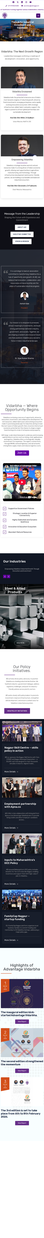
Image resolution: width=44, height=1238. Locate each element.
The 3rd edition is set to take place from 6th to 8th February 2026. (20, 1113)
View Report (22, 1022)
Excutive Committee (22, 234)
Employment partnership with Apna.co (20, 805)
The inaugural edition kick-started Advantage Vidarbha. (19, 1014)
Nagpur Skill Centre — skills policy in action (21, 749)
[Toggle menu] (38, 16)
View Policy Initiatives (17, 711)
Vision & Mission (22, 241)
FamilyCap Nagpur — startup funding (17, 918)
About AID (22, 227)
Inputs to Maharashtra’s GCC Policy (19, 861)
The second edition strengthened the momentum (22, 1063)
